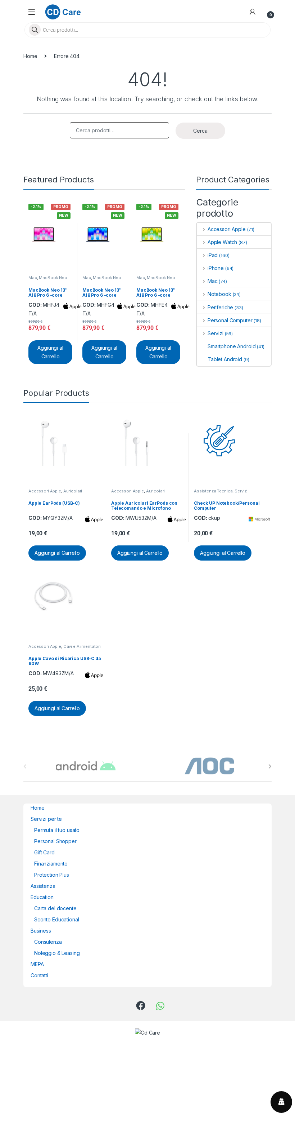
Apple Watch (222, 242)
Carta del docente (55, 908)
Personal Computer (230, 320)
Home (30, 56)
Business (41, 931)
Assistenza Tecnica (213, 491)
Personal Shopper (55, 841)
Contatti (39, 975)
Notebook (219, 294)
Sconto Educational (56, 919)
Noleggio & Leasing (57, 953)
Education (42, 897)
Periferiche (220, 307)
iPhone (216, 268)
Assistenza (43, 886)
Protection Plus (51, 875)
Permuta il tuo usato (57, 830)
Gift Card (44, 852)
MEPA (37, 964)
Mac (32, 277)
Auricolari (72, 491)
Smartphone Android (231, 346)
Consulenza (48, 942)
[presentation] (270, 766)
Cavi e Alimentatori (82, 646)
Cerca (200, 131)
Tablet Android (225, 359)
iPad (213, 255)
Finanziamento (51, 863)
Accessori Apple (227, 229)
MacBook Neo (53, 277)
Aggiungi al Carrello (50, 352)
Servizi (215, 333)
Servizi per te (46, 819)
